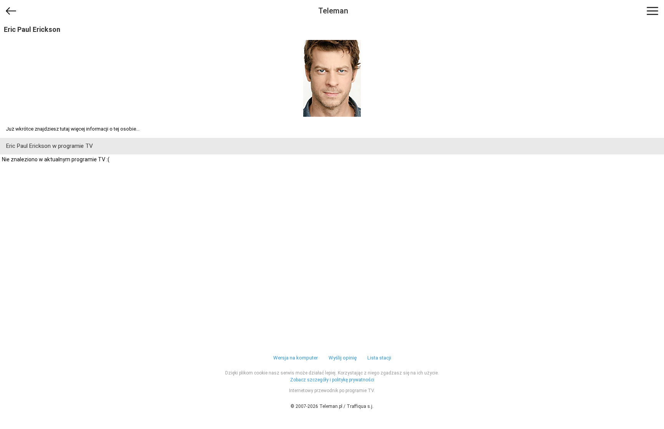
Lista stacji (379, 358)
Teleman (333, 10)
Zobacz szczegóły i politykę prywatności (332, 380)
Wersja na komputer (295, 358)
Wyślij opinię (343, 358)
